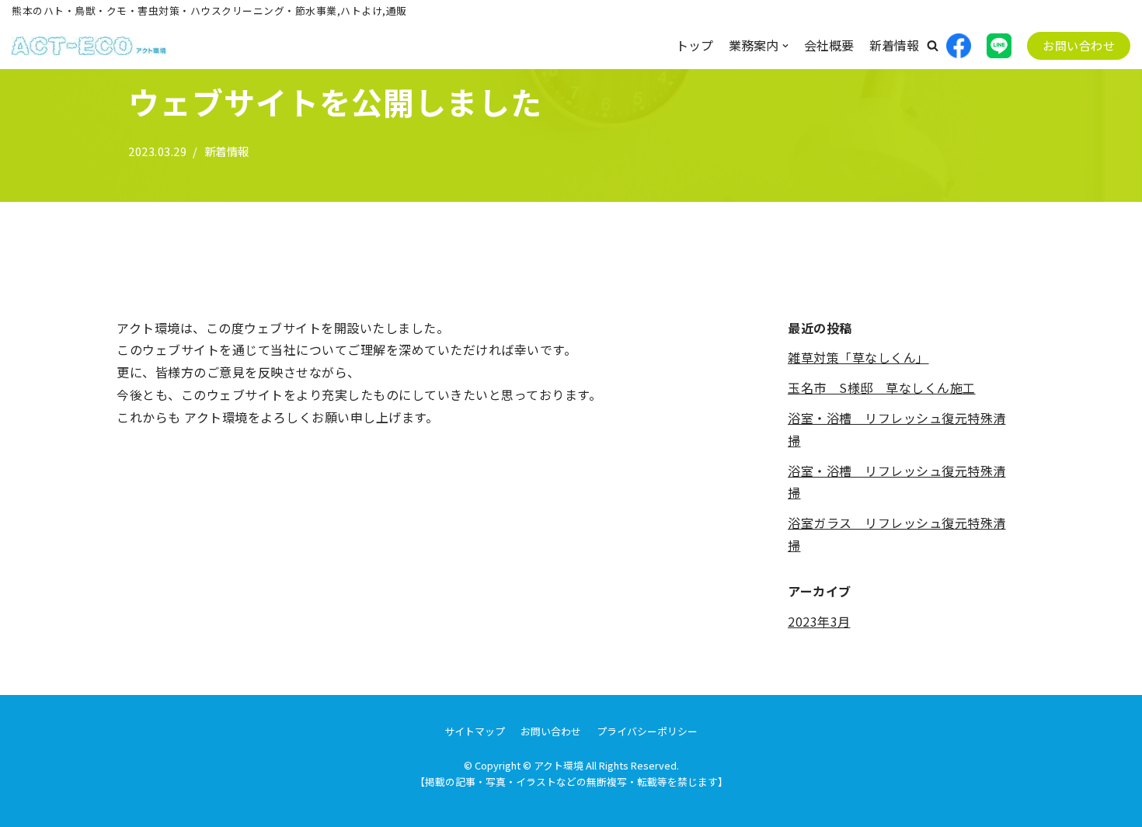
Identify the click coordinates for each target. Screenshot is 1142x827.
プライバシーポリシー (647, 731)
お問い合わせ (1079, 45)
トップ (694, 45)
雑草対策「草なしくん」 (858, 357)
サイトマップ (474, 731)
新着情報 (894, 45)
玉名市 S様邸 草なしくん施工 (882, 387)
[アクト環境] (89, 45)
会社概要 (829, 45)
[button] (932, 45)
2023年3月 (819, 621)
